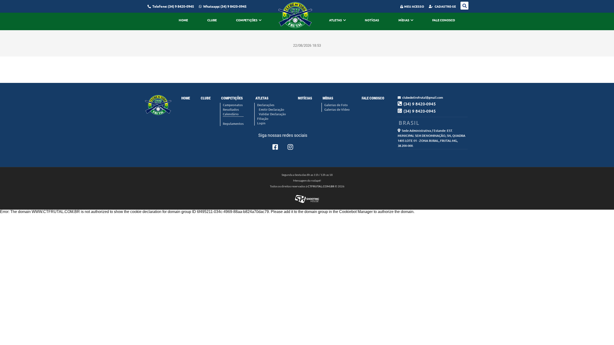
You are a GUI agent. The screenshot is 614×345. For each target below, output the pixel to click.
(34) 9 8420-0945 (419, 111)
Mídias (403, 20)
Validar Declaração (272, 114)
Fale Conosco (443, 20)
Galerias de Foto (336, 105)
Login (261, 123)
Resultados (231, 109)
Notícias (372, 20)
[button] (464, 6)
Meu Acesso (414, 6)
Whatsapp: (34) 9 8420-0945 (225, 6)
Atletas (335, 20)
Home (183, 20)
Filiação (262, 118)
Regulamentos (233, 123)
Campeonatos (233, 105)
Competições (247, 20)
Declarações (265, 105)
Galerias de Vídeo (337, 109)
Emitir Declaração (271, 109)
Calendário (231, 114)
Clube (212, 20)
